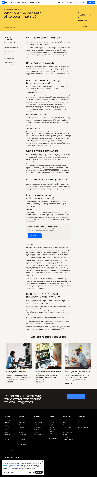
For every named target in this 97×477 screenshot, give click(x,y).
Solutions (6, 429)
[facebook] (81, 27)
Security (6, 432)
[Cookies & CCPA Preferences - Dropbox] (23, 467)
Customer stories (67, 424)
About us (80, 420)
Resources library (67, 427)
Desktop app (7, 420)
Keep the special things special (8, 55)
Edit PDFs (36, 432)
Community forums (67, 432)
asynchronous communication (44, 120)
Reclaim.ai (21, 437)
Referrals (65, 434)
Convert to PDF (37, 437)
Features (6, 427)
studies (32, 75)
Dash (20, 429)
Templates (6, 437)
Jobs (79, 422)
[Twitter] (5, 450)
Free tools (6, 439)
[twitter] (79, 27)
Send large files (37, 420)
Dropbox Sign (22, 434)
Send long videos (38, 422)
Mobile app (7, 422)
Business (21, 424)
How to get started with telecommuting (9, 59)
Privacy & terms (52, 424)
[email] (86, 27)
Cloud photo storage (39, 424)
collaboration (55, 169)
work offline (31, 221)
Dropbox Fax (22, 439)
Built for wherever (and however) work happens (9, 63)
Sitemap (50, 436)
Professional (22, 422)
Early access (7, 434)
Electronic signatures (39, 434)
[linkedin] (84, 27)
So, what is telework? (9, 44)
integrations (32, 263)
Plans (20, 441)
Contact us (51, 422)
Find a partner (66, 441)
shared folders (35, 262)
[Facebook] (8, 450)
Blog (64, 420)
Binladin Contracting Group (33, 308)
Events (64, 422)
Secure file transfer (38, 427)
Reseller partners (67, 437)
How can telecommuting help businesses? (11, 48)
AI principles (51, 433)
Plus (20, 420)
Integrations (7, 424)
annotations (48, 169)
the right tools (32, 328)
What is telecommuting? (10, 42)
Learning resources (53, 438)
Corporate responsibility (83, 427)
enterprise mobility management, (62, 270)
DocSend (21, 432)
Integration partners (68, 439)
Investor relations (82, 424)
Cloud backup (37, 429)
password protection (34, 270)
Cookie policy (51, 427)
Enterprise (21, 427)
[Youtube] (11, 450)
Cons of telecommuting (9, 51)
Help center (51, 420)
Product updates (23, 444)
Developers (66, 429)
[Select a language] (59, 2)
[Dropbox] (8, 2)
